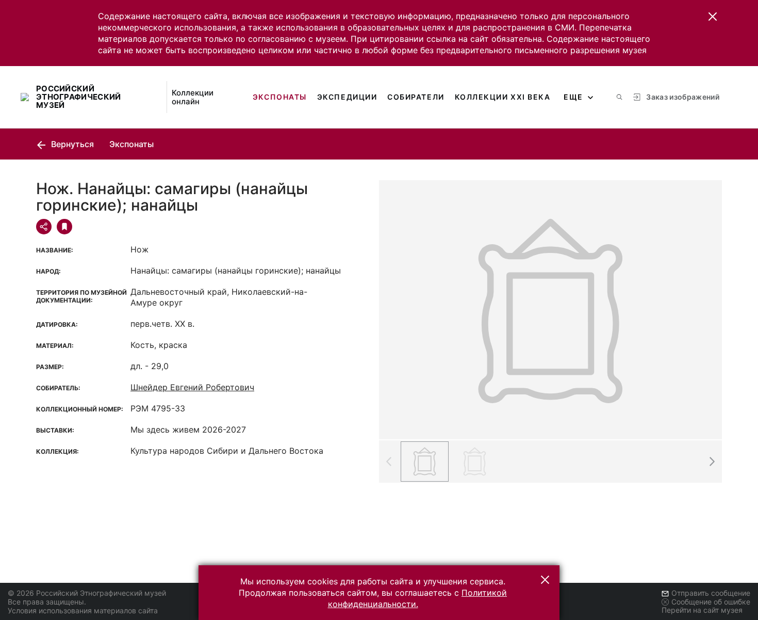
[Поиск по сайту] (619, 97)
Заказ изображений (682, 96)
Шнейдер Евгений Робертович (192, 387)
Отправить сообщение (710, 593)
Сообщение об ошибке (710, 601)
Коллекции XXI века (503, 96)
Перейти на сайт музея (702, 610)
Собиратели (415, 96)
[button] (712, 16)
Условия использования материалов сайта (83, 610)
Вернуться (71, 144)
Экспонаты (280, 96)
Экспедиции (347, 96)
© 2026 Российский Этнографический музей (87, 593)
